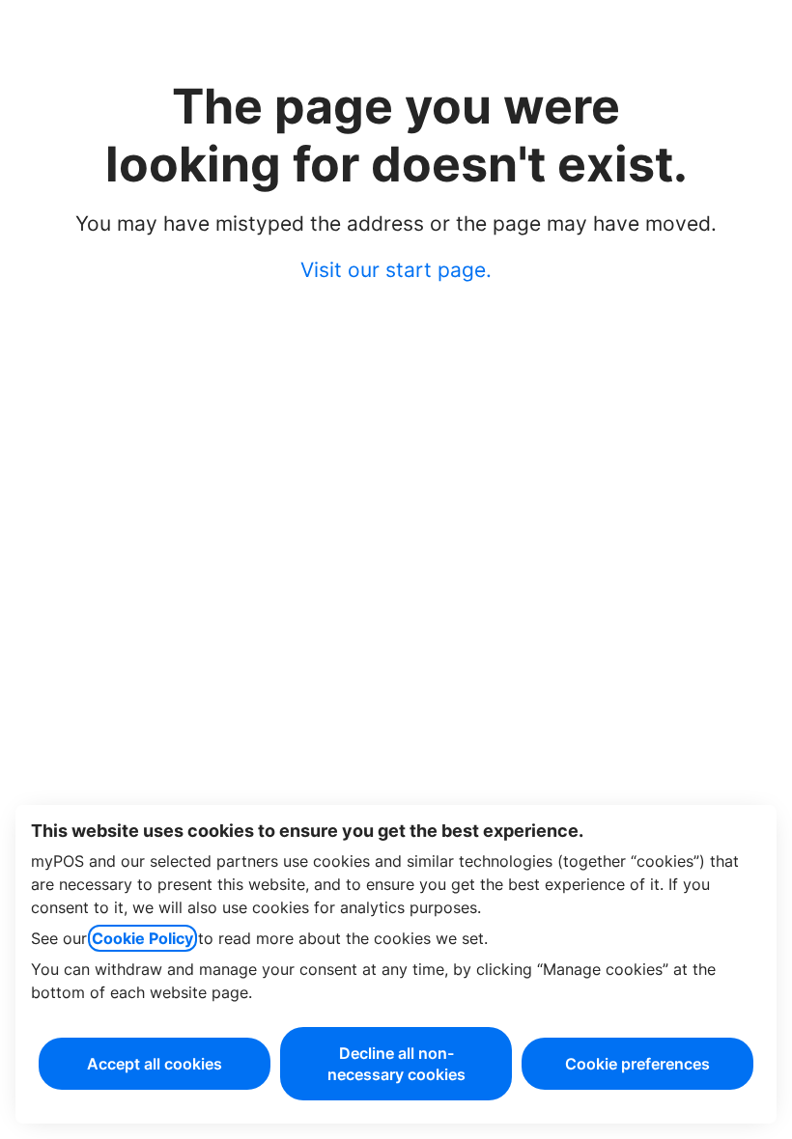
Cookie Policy (142, 938)
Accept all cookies (154, 1063)
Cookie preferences (637, 1063)
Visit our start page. (396, 270)
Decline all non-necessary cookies (396, 1063)
